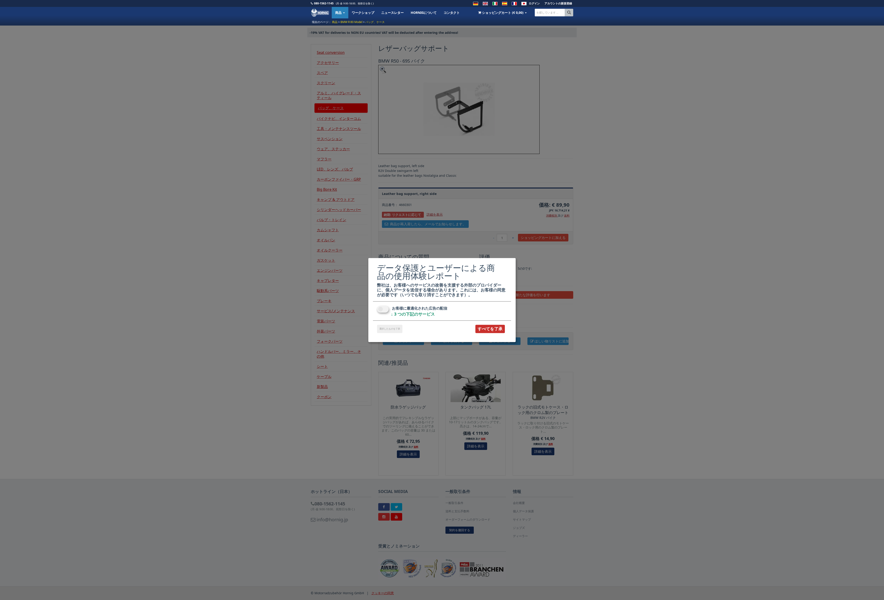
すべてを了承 (490, 329)
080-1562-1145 (324, 3)
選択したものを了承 (389, 328)
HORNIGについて (424, 12)
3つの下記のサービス (413, 314)
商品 (339, 12)
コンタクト (452, 12)
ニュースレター (392, 12)
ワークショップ (363, 12)
